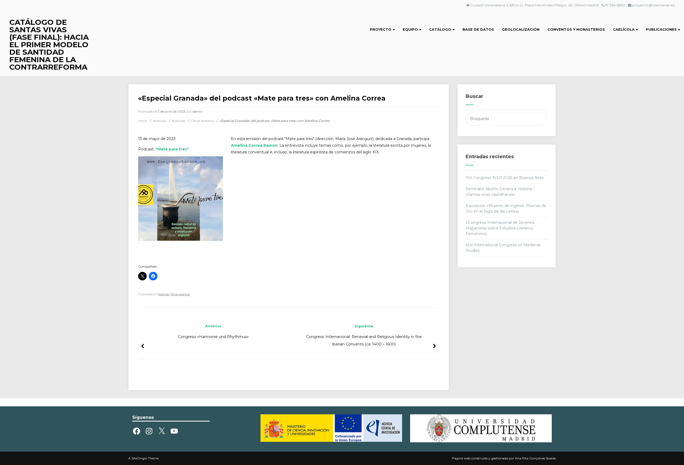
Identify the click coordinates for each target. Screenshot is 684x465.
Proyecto (380, 29)
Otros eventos (180, 294)
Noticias (163, 294)
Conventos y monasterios (576, 29)
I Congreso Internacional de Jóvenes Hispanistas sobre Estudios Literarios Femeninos (500, 228)
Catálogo (440, 29)
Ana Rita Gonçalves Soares (535, 458)
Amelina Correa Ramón (254, 145)
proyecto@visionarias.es (653, 5)
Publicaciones (661, 29)
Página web (461, 458)
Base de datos (478, 29)
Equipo (410, 29)
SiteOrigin (139, 458)
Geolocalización (520, 29)
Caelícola (624, 29)
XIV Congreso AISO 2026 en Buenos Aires (505, 177)
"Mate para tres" (171, 149)
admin (197, 111)
